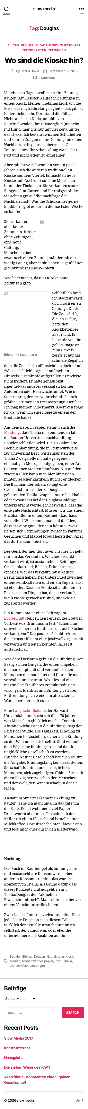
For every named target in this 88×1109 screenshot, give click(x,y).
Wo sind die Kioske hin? (44, 60)
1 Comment (47, 78)
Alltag (13, 45)
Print (58, 961)
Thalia (67, 961)
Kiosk (69, 956)
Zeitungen (57, 50)
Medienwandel (32, 961)
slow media (44, 9)
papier (48, 961)
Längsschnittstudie (29, 710)
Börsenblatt (14, 618)
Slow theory (47, 45)
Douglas (40, 956)
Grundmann (55, 956)
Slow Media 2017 (18, 1038)
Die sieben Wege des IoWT (27, 1067)
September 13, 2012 (63, 71)
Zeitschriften (34, 50)
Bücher (27, 45)
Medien (15, 961)
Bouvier (15, 956)
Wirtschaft (70, 45)
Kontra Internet (17, 1048)
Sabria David (30, 71)
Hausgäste (13, 1057)
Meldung (12, 432)
